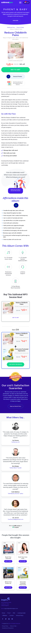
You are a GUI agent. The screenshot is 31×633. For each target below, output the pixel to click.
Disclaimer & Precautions (8, 628)
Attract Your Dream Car (8, 582)
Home (3, 613)
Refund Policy (19, 615)
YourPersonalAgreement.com (15, 519)
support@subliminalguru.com (11, 608)
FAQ (14, 613)
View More (15, 20)
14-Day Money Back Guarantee (15, 287)
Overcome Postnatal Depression (21, 350)
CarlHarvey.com (15, 442)
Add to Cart (15, 317)
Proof (8, 613)
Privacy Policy (5, 626)
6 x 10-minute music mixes (8, 258)
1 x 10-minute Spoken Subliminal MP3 (22, 259)
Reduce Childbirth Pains (21, 303)
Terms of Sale (13, 626)
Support (22, 272)
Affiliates (4, 615)
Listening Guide (21, 613)
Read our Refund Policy (15, 406)
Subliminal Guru (11, 27)
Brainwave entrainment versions (8, 273)
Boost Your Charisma (8, 557)
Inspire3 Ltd (5, 623)
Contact (11, 615)
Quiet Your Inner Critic (22, 557)
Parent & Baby (20, 27)
